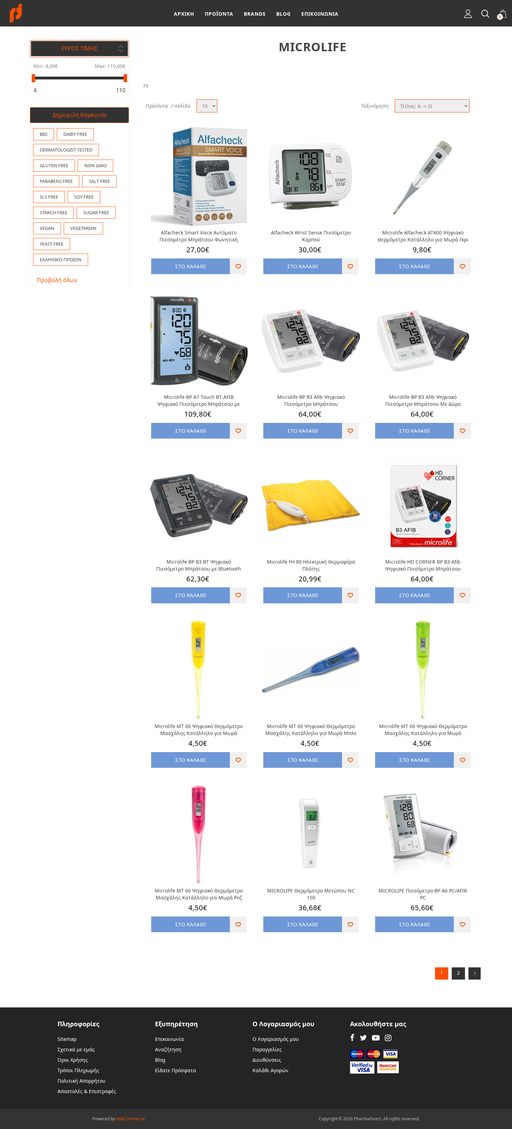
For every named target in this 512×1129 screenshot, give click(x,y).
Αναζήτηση (168, 1049)
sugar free (96, 212)
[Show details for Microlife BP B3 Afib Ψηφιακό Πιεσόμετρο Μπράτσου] (311, 341)
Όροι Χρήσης (72, 1060)
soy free (84, 197)
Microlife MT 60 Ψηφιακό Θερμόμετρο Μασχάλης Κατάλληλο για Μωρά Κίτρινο (199, 730)
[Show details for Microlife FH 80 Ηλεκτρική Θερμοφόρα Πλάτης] (311, 505)
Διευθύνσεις (267, 1060)
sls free (49, 197)
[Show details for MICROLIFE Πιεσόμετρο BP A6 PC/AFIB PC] (423, 835)
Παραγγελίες (267, 1049)
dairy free (75, 134)
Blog (160, 1060)
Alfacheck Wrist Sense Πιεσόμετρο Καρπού (311, 236)
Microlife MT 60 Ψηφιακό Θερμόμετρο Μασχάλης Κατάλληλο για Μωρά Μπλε (311, 729)
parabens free (56, 181)
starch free (53, 212)
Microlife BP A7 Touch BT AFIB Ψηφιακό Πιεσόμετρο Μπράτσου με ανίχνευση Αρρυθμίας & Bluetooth (198, 401)
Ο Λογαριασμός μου (276, 1039)
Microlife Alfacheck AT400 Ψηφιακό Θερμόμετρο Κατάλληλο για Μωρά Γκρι (423, 236)
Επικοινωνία (169, 1039)
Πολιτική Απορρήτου (81, 1080)
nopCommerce (130, 1119)
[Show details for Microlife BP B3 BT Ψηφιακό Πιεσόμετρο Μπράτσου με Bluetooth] (199, 505)
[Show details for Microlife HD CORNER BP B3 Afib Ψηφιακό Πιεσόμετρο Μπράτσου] (423, 505)
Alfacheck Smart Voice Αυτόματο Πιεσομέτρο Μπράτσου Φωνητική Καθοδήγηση (199, 236)
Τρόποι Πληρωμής (78, 1070)
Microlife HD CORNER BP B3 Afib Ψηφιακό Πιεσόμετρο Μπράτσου (423, 565)
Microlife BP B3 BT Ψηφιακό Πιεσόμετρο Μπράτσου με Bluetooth (198, 565)
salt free (99, 181)
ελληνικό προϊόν (61, 259)
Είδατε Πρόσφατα (175, 1070)
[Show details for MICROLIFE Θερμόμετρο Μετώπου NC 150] (311, 835)
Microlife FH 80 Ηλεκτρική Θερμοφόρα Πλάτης (311, 565)
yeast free (51, 244)
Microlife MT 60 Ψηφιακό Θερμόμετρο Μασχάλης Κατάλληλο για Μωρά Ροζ (199, 894)
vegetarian (83, 228)
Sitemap (67, 1039)
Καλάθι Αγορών (270, 1070)
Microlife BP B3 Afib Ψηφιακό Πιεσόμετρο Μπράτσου (311, 400)
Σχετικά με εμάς (76, 1049)
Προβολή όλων (57, 280)
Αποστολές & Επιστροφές (86, 1091)
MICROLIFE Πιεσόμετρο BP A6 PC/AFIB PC (423, 894)
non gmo (95, 165)
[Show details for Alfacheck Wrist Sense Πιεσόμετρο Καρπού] (311, 176)
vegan (47, 228)
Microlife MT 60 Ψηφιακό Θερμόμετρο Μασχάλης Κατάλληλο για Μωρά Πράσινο (423, 730)
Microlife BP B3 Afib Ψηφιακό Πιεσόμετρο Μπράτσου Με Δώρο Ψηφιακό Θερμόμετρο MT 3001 (423, 401)
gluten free (54, 165)
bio (43, 134)
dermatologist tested (66, 150)
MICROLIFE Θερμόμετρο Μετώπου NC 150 (311, 894)
